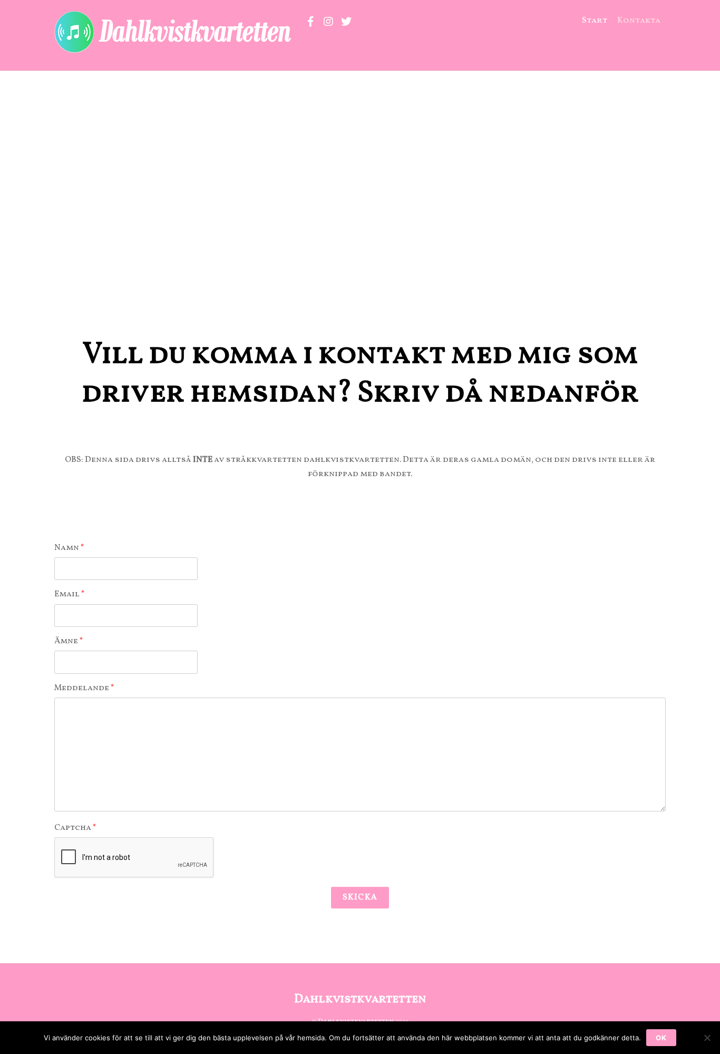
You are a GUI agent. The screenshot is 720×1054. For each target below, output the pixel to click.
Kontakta (638, 20)
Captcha (75, 828)
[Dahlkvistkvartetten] (174, 49)
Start (594, 20)
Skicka (360, 897)
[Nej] (707, 1037)
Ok (661, 1037)
